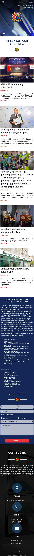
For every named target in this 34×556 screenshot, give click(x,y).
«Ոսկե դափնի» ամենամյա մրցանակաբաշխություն (14, 131)
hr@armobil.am (16, 543)
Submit (17, 441)
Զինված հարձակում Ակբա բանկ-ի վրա (14, 270)
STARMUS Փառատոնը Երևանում (11, 86)
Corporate (6, 418)
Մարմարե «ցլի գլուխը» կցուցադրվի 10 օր (12, 230)
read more (3, 101)
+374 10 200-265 (28, 2)
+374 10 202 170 (16, 522)
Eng (32, 8)
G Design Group (22, 555)
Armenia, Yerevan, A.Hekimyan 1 (16, 500)
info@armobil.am (28, 5)
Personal (23, 418)
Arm (28, 8)
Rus (25, 8)
